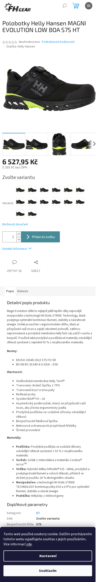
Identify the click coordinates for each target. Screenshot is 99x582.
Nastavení (47, 555)
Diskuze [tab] (22, 291)
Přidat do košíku (43, 237)
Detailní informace (14, 249)
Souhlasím (48, 570)
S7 (38, 513)
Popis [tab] (10, 291)
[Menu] (88, 5)
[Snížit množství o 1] (18, 239)
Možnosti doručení (15, 224)
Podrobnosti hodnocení (58, 42)
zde (29, 544)
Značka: (20, 46)
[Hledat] (64, 5)
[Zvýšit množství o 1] (18, 234)
